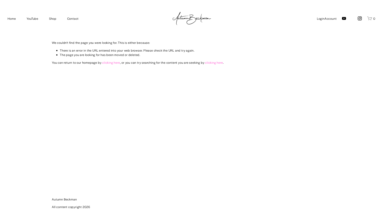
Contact (73, 18)
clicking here (111, 62)
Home (12, 18)
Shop (52, 18)
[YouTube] (344, 18)
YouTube (32, 18)
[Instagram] (359, 18)
